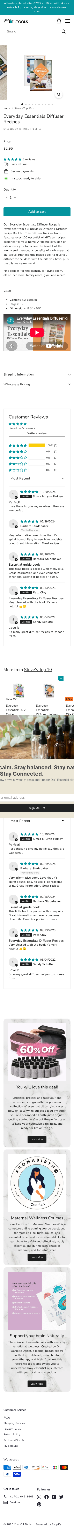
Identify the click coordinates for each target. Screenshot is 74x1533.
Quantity (9, 189)
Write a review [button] (37, 433)
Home (6, 108)
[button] (12, 159)
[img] (29, 492)
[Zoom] (58, 94)
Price (7, 141)
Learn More (42, 7)
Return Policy (12, 1434)
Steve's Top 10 (22, 108)
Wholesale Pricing (16, 384)
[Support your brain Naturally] (37, 1301)
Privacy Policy (12, 1429)
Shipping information (18, 374)
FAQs (6, 1418)
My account (10, 1446)
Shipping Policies (14, 1423)
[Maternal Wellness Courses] (37, 1183)
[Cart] (59, 21)
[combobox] (37, 31)
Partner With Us (13, 1440)
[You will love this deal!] (37, 1052)
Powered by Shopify (48, 1524)
